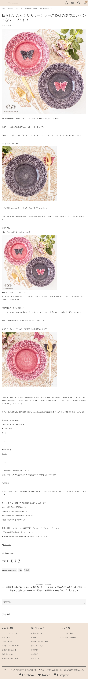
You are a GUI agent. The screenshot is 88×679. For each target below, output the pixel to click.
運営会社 (34, 637)
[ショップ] (73, 3)
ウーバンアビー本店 (66, 633)
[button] (83, 602)
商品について (6, 637)
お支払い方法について (9, 650)
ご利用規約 (34, 654)
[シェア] (11, 561)
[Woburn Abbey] (13, 3)
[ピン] (19, 561)
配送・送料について (8, 654)
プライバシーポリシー (38, 646)
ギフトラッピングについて (10, 646)
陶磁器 (26, 570)
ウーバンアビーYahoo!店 (68, 637)
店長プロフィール (36, 633)
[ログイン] (67, 3)
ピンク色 (61, 135)
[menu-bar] (4, 3)
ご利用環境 (34, 650)
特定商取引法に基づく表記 (39, 641)
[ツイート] (15, 561)
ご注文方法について (8, 641)
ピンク (24, 292)
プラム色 (14, 144)
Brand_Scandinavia (9, 570)
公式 (8, 536)
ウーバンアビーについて (9, 633)
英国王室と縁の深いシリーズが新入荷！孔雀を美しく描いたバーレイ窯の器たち (24, 589)
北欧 (20, 570)
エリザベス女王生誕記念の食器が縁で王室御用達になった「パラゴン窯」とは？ (63, 589)
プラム (53, 135)
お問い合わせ (35, 658)
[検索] (79, 3)
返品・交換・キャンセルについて (12, 658)
